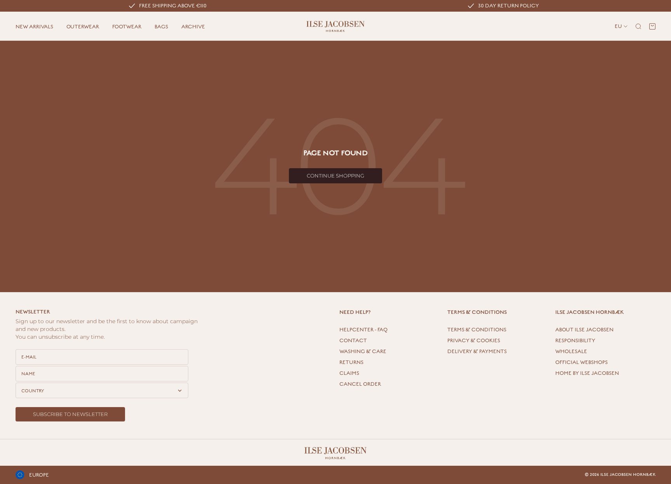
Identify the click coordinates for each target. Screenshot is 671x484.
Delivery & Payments (477, 351)
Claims (349, 373)
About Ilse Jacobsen (584, 330)
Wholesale (571, 351)
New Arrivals (34, 27)
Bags (161, 27)
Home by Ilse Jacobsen (587, 373)
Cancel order (360, 384)
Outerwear (82, 27)
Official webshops (581, 362)
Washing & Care (362, 351)
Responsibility (575, 340)
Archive (193, 27)
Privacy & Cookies (473, 340)
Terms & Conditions (476, 330)
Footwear (126, 27)
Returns (351, 362)
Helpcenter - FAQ (363, 330)
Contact (353, 340)
